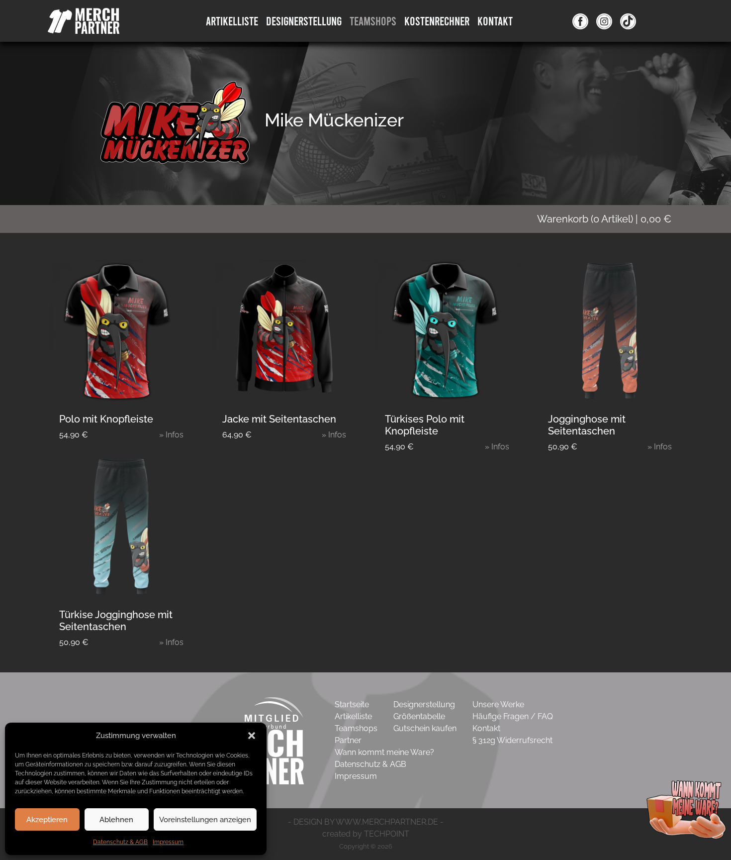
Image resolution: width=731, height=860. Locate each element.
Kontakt (495, 20)
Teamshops (373, 20)
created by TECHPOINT (365, 834)
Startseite (352, 704)
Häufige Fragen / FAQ (512, 716)
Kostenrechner (436, 20)
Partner (348, 740)
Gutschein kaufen (425, 728)
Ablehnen (116, 819)
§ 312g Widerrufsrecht (512, 740)
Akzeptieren (47, 819)
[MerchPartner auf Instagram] (604, 21)
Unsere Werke (498, 704)
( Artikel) (604, 219)
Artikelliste (232, 20)
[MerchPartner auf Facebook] (580, 21)
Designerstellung (424, 704)
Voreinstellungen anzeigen (205, 819)
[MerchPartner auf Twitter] (628, 21)
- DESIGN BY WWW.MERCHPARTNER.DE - (366, 822)
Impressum (168, 842)
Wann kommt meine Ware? (384, 752)
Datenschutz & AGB (120, 842)
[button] (252, 736)
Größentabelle (419, 716)
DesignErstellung (304, 20)
